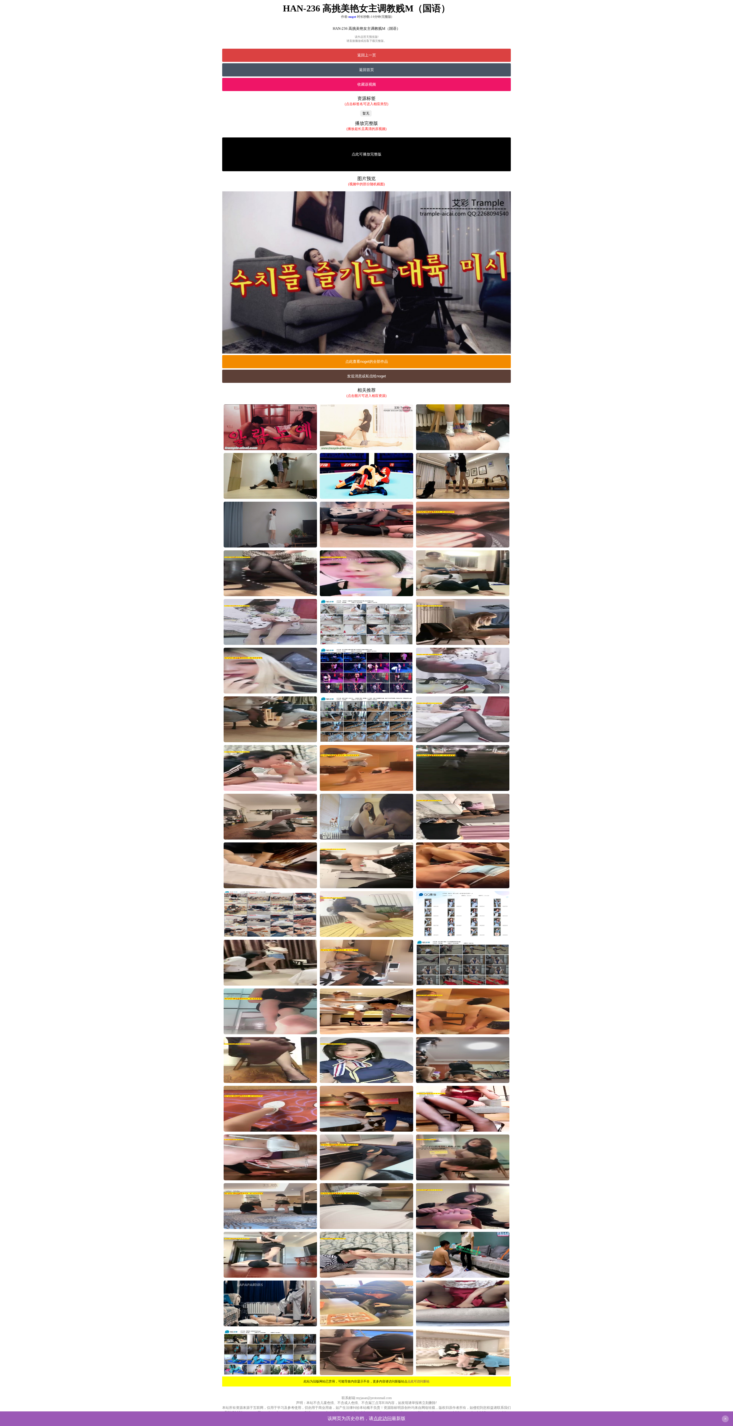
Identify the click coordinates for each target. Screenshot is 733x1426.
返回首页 (366, 70)
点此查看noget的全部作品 (366, 361)
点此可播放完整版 (366, 154)
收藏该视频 (366, 84)
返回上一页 (366, 55)
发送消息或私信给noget (366, 376)
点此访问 (382, 1418)
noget (352, 16)
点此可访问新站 (418, 1381)
